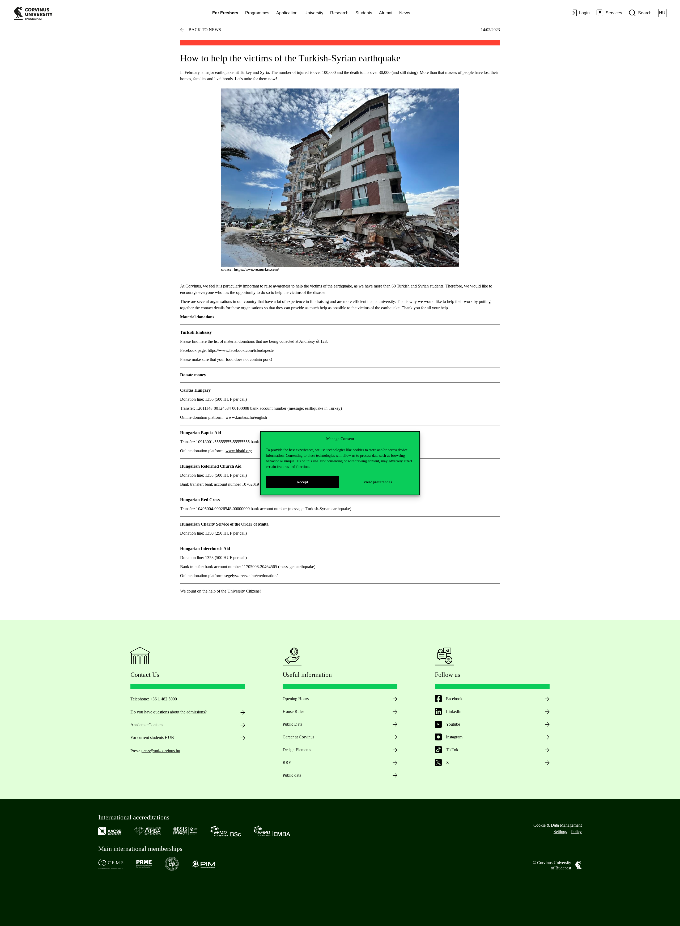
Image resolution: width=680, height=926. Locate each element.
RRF (287, 762)
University (313, 13)
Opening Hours (296, 698)
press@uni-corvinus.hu (160, 751)
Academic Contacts (146, 724)
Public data (292, 775)
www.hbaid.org (239, 451)
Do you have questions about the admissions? (168, 712)
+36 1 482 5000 (163, 699)
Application (287, 13)
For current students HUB (152, 737)
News (404, 13)
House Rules (293, 711)
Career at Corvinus (298, 737)
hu (662, 13)
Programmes (257, 13)
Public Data (292, 724)
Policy (576, 831)
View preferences (377, 482)
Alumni (385, 13)
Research (339, 13)
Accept (302, 482)
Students (363, 13)
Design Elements (297, 749)
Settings (560, 831)
